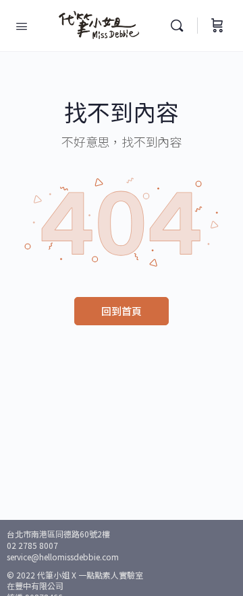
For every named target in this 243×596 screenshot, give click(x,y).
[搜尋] (180, 25)
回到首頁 (121, 311)
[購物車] (217, 25)
